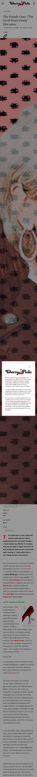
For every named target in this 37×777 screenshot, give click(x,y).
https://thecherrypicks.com (20, 401)
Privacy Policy (8, 379)
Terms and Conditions (21, 377)
